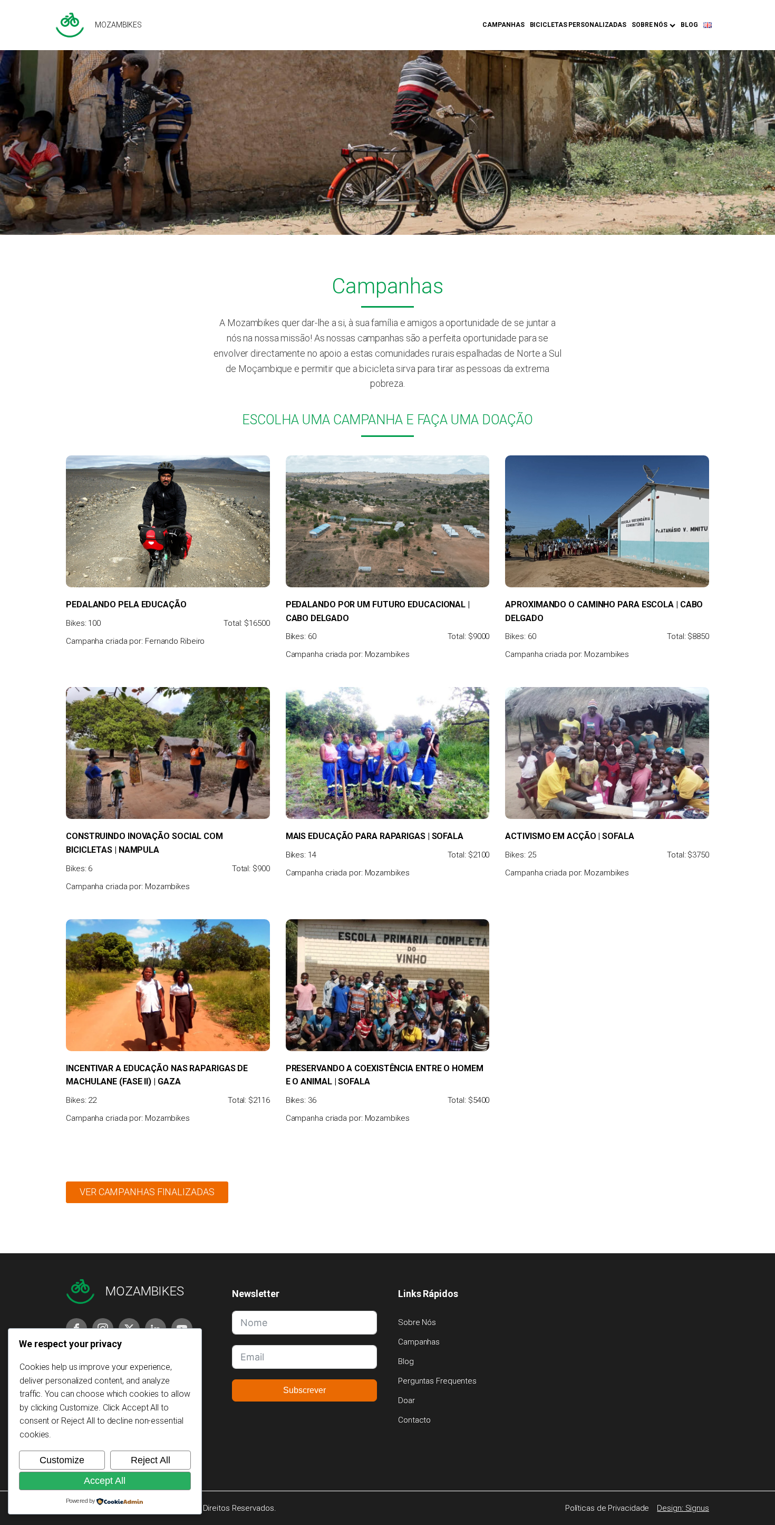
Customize (62, 1460)
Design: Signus (683, 1508)
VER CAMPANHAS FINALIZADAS (147, 1191)
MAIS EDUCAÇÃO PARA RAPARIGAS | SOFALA (374, 836)
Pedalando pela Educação (126, 604)
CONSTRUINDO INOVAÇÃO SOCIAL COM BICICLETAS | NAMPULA (144, 843)
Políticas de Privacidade (607, 1508)
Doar (406, 1400)
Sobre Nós (649, 24)
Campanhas (503, 24)
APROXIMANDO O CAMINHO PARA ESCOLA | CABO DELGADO (604, 611)
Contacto (414, 1420)
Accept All (104, 1480)
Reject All (150, 1460)
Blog (689, 24)
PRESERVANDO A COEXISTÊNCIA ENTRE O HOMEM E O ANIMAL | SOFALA (384, 1075)
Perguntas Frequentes (437, 1381)
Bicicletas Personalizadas (578, 24)
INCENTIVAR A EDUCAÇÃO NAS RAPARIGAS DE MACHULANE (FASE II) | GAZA (157, 1075)
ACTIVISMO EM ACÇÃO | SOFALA (569, 836)
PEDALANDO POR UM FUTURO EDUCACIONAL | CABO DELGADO (378, 611)
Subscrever (304, 1390)
